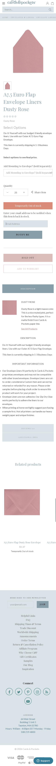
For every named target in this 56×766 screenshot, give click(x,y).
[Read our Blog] (46, 691)
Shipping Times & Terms (28, 624)
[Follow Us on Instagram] (37, 691)
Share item (40, 192)
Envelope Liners (46, 17)
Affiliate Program (28, 648)
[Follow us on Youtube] (28, 701)
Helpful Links (28, 615)
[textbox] (28, 172)
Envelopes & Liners (22, 17)
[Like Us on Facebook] (9, 691)
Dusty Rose (9, 120)
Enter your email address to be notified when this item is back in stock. (27, 215)
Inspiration (28, 669)
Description (28, 289)
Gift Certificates (28, 656)
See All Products (29, 328)
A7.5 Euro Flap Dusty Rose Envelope (22, 542)
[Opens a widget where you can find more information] (43, 761)
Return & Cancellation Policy (28, 644)
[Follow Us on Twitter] (18, 691)
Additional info (28, 437)
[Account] (47, 3)
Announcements (28, 636)
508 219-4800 (28, 732)
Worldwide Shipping (28, 632)
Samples (28, 660)
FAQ (28, 619)
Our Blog (28, 665)
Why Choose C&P (28, 652)
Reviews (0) (28, 428)
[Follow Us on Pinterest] (28, 691)
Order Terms (28, 640)
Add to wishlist (28, 268)
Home (5, 17)
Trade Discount (28, 628)
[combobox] (28, 172)
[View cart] (52, 3)
